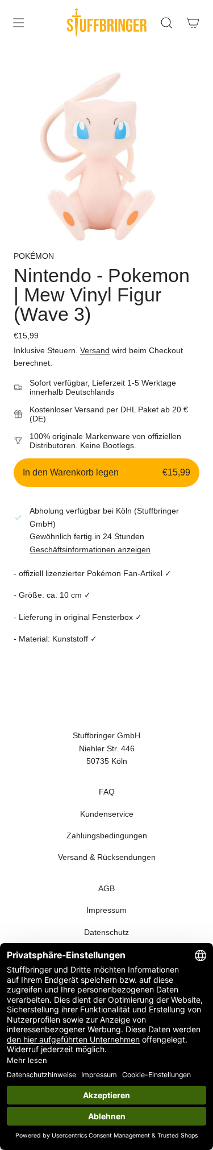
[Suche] (166, 22)
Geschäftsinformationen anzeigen (90, 549)
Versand (95, 350)
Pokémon (34, 255)
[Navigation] (18, 22)
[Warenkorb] (192, 22)
